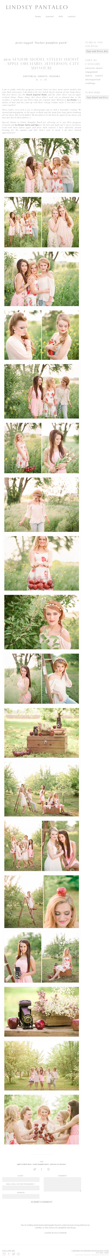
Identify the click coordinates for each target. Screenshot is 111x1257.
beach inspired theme (36, 94)
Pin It (48, 1169)
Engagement (91, 71)
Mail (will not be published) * (20, 1184)
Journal (50, 16)
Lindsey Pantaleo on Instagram (4, 1254)
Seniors (54, 76)
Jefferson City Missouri (58, 1164)
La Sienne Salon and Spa (27, 124)
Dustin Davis (104, 1255)
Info (61, 16)
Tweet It (34, 1169)
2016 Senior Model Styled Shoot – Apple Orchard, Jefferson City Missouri (41, 63)
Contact (72, 16)
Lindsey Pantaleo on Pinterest (18, 1254)
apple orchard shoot (24, 1164)
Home (38, 16)
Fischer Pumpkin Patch (41, 1164)
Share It (41, 1169)
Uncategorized (92, 79)
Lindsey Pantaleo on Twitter (14, 1254)
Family (88, 75)
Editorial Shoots (35, 76)
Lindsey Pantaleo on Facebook (9, 1254)
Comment (62, 1175)
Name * (21, 1175)
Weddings (90, 83)
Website (21, 1192)
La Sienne (72, 99)
